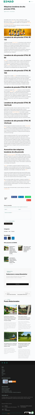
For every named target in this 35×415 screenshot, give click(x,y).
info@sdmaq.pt (7, 410)
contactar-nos (6, 188)
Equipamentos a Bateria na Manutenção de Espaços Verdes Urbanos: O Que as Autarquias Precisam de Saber (13, 250)
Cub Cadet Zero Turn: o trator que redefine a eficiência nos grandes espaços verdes (12, 260)
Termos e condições (5, 389)
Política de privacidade (6, 388)
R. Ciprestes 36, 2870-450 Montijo (11, 407)
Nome (6, 209)
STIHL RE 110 (14, 42)
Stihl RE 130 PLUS (15, 112)
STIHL (13, 21)
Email (20, 209)
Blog (2, 372)
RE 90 (6, 60)
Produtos (12, 231)
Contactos (3, 373)
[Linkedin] (13, 238)
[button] (14, 197)
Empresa (3, 370)
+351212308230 (23, 407)
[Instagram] (9, 238)
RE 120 (16, 89)
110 (14, 91)
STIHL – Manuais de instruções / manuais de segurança (11, 392)
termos (9, 413)
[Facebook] (2, 362)
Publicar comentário (8, 223)
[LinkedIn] (6, 362)
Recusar (31, 413)
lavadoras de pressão (11, 154)
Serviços (3, 371)
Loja (2, 375)
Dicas (9, 231)
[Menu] (2, 1)
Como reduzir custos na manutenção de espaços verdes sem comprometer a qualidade (27, 248)
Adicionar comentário (8, 212)
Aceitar (27, 413)
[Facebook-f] (5, 238)
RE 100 (14, 75)
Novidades (6, 231)
